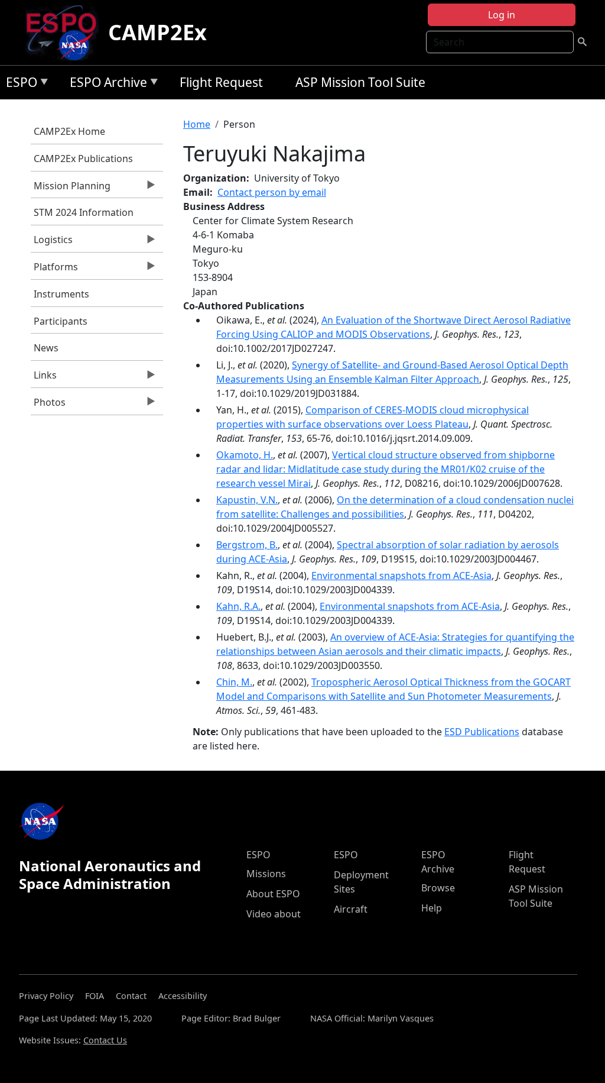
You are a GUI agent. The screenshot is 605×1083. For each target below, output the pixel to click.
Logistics (52, 242)
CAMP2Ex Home (69, 131)
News (46, 347)
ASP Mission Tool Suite (360, 82)
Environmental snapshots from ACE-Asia (401, 575)
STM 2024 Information (84, 212)
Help (431, 907)
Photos (48, 405)
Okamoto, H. (244, 454)
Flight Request (221, 82)
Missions (266, 873)
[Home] (66, 32)
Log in (501, 14)
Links (44, 377)
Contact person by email (271, 192)
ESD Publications (481, 731)
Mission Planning (70, 188)
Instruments (61, 293)
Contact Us (105, 1040)
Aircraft (350, 909)
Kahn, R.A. (238, 606)
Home (196, 124)
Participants (60, 321)
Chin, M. (234, 681)
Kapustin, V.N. (247, 499)
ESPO (18, 84)
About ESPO (273, 893)
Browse (438, 887)
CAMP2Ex (157, 32)
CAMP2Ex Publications (83, 158)
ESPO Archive (105, 84)
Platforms (54, 269)
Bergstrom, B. (247, 544)
